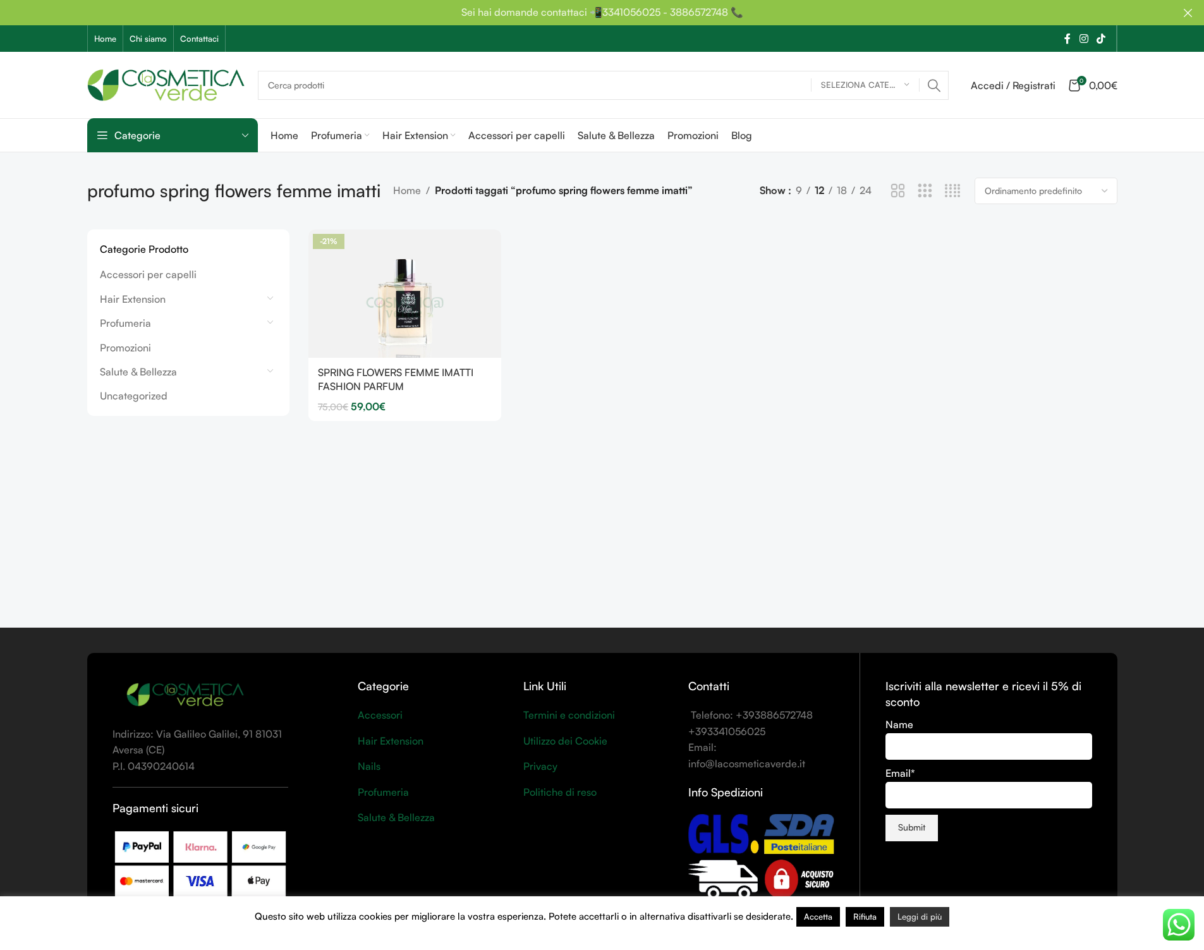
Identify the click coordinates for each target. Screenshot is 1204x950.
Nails (369, 766)
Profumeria (125, 323)
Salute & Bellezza (138, 371)
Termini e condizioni (569, 715)
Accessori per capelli (148, 274)
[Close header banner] (1188, 12)
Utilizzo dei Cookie (565, 740)
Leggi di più (919, 916)
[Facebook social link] (1067, 38)
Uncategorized (133, 395)
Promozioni (125, 347)
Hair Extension (133, 299)
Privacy (540, 766)
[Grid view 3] (925, 191)
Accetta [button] (818, 916)
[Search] (934, 85)
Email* (900, 773)
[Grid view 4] (953, 191)
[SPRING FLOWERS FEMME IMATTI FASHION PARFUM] (404, 293)
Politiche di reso (560, 792)
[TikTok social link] (1100, 38)
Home (407, 190)
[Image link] (185, 694)
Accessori (380, 715)
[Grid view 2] (898, 191)
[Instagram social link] (1083, 38)
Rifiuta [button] (865, 916)
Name (899, 724)
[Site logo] (166, 83)
